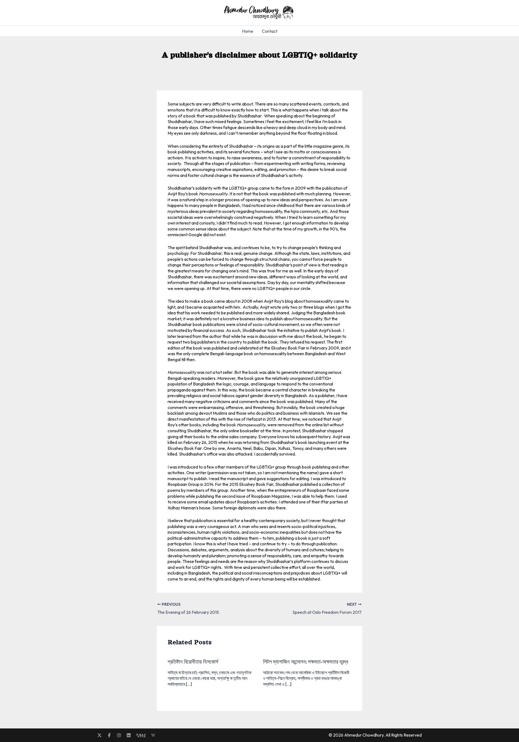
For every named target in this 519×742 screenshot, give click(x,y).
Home (247, 31)
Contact (269, 31)
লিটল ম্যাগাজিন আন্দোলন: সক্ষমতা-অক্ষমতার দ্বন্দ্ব (305, 662)
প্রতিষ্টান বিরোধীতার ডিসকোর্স (193, 662)
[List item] (99, 735)
